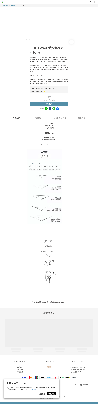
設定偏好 (42, 394)
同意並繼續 (51, 394)
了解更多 (33, 389)
